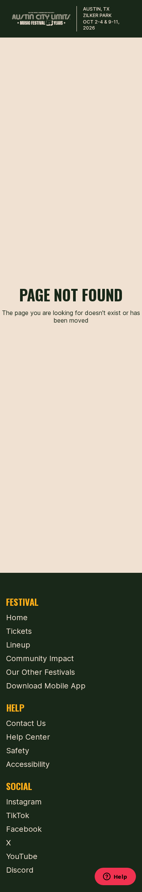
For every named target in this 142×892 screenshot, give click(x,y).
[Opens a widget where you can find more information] (115, 877)
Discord (19, 870)
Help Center (28, 737)
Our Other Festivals (40, 672)
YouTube (21, 856)
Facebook (24, 829)
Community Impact (40, 658)
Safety (17, 750)
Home (17, 617)
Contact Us (26, 723)
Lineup (18, 645)
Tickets (19, 631)
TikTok (17, 815)
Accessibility (28, 764)
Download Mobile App (46, 686)
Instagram (24, 802)
